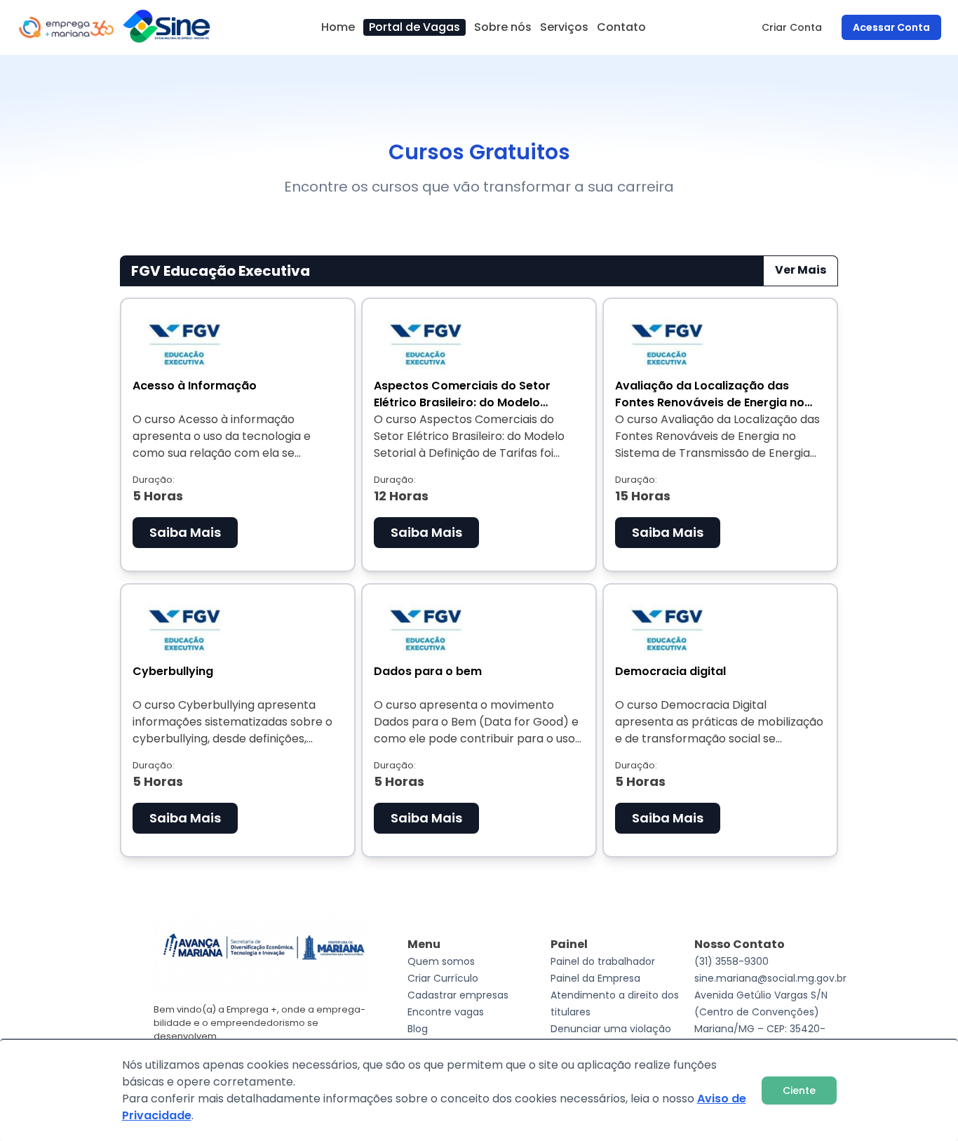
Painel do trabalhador (603, 961)
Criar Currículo (442, 978)
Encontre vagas (445, 1012)
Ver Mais (800, 270)
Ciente (799, 1090)
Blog (417, 1029)
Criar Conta (792, 27)
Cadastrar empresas (457, 995)
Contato (621, 27)
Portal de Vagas (414, 27)
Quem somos (441, 961)
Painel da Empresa (595, 978)
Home (338, 27)
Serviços (564, 27)
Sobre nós (503, 27)
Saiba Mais (185, 532)
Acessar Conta (891, 27)
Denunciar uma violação (611, 1029)
